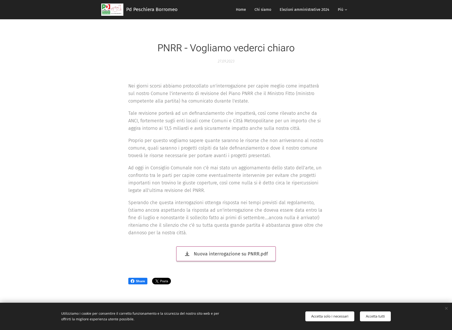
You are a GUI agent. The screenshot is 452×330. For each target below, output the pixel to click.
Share (140, 281)
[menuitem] (241, 9)
